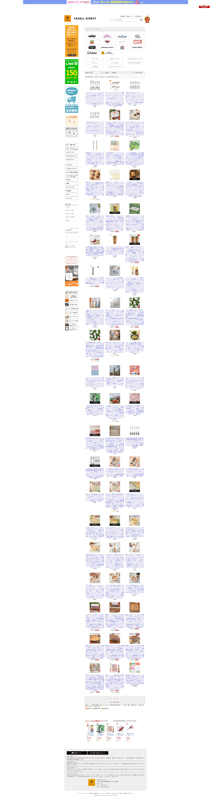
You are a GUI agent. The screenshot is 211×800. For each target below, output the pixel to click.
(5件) (117, 511)
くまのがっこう (94, 62)
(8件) (117, 421)
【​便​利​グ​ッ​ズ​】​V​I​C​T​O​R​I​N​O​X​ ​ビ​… (120, 735)
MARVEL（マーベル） (115, 59)
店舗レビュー (129, 16)
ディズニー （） (95, 59)
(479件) (117, 692)
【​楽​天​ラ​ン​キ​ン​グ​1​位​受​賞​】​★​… (90, 735)
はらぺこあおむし (115, 62)
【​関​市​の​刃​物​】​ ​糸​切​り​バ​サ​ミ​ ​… (130, 735)
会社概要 (122, 16)
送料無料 (114, 72)
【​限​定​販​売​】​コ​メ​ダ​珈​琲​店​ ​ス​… (100, 735)
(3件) (98, 361)
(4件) (117, 355)
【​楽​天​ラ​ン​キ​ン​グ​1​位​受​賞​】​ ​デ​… (110, 735)
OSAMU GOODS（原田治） (134, 62)
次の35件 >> (117, 699)
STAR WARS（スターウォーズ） (134, 59)
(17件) (97, 199)
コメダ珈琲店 (95, 66)
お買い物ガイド (139, 16)
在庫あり (107, 72)
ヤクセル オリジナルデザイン (114, 66)
